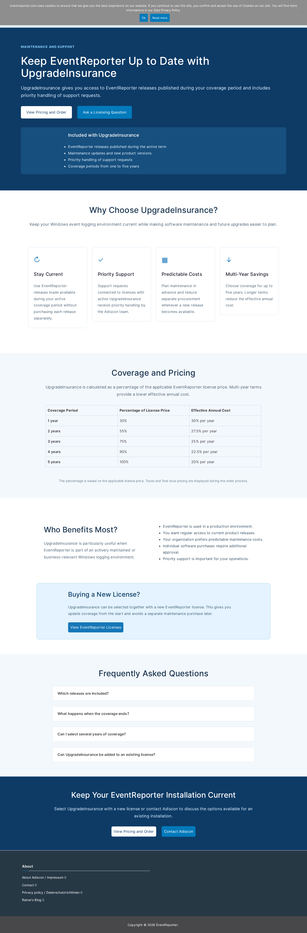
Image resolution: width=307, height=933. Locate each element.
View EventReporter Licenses (95, 627)
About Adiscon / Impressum (42, 877)
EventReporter (167, 925)
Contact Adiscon (178, 831)
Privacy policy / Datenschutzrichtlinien (51, 892)
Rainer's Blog (31, 900)
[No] (301, 12)
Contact (28, 885)
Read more (159, 18)
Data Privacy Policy (167, 10)
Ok (144, 18)
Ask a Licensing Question (105, 112)
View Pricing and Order (46, 112)
